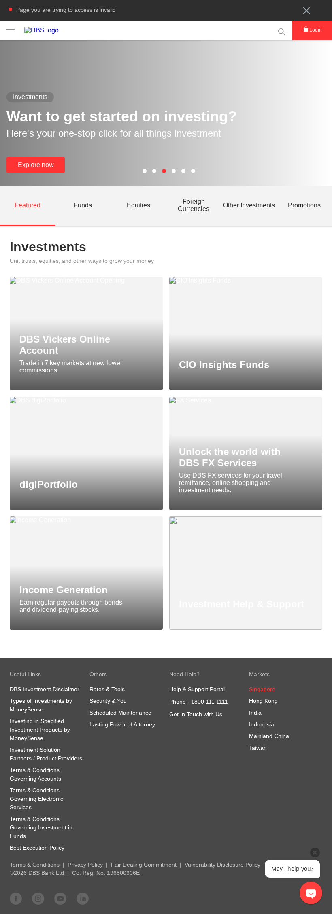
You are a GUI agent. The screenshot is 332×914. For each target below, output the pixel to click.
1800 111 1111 (209, 701)
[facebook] (16, 898)
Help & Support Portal (197, 689)
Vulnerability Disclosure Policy (222, 864)
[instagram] (38, 898)
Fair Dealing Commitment (144, 864)
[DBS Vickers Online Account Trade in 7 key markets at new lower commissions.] (86, 280)
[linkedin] (83, 898)
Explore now (36, 164)
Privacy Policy (85, 864)
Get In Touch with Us (195, 714)
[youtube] (60, 898)
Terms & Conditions (35, 864)
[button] (306, 10)
